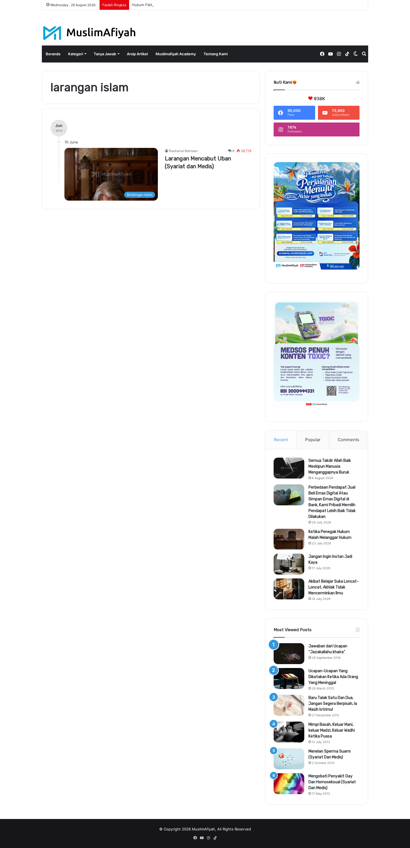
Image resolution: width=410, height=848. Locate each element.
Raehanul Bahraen (183, 151)
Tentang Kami (216, 54)
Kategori (75, 54)
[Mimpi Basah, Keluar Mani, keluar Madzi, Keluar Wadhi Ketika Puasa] (289, 732)
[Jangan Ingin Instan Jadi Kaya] (289, 564)
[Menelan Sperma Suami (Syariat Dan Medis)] (289, 758)
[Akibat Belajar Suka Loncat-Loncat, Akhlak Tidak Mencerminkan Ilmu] (289, 588)
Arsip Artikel (137, 54)
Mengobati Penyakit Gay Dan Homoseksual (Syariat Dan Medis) (332, 782)
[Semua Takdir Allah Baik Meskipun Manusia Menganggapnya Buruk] (289, 468)
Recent (281, 439)
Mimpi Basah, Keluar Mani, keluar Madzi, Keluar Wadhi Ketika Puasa (331, 730)
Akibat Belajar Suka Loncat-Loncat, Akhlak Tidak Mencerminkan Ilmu (333, 587)
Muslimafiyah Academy (176, 54)
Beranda (53, 54)
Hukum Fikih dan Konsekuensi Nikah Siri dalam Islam (177, 5)
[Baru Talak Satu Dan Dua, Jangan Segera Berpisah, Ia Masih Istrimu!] (289, 705)
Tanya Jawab (105, 54)
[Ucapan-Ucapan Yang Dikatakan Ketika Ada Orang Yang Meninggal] (289, 678)
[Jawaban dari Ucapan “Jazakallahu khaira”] (289, 653)
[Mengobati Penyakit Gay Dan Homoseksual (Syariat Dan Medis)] (289, 783)
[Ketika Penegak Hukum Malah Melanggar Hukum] (289, 539)
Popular (312, 439)
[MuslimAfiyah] (89, 33)
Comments (348, 439)
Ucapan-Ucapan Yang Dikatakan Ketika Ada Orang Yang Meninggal (333, 677)
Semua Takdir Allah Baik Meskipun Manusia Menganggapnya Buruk (329, 466)
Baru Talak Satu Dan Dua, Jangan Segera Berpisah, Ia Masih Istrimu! (332, 703)
